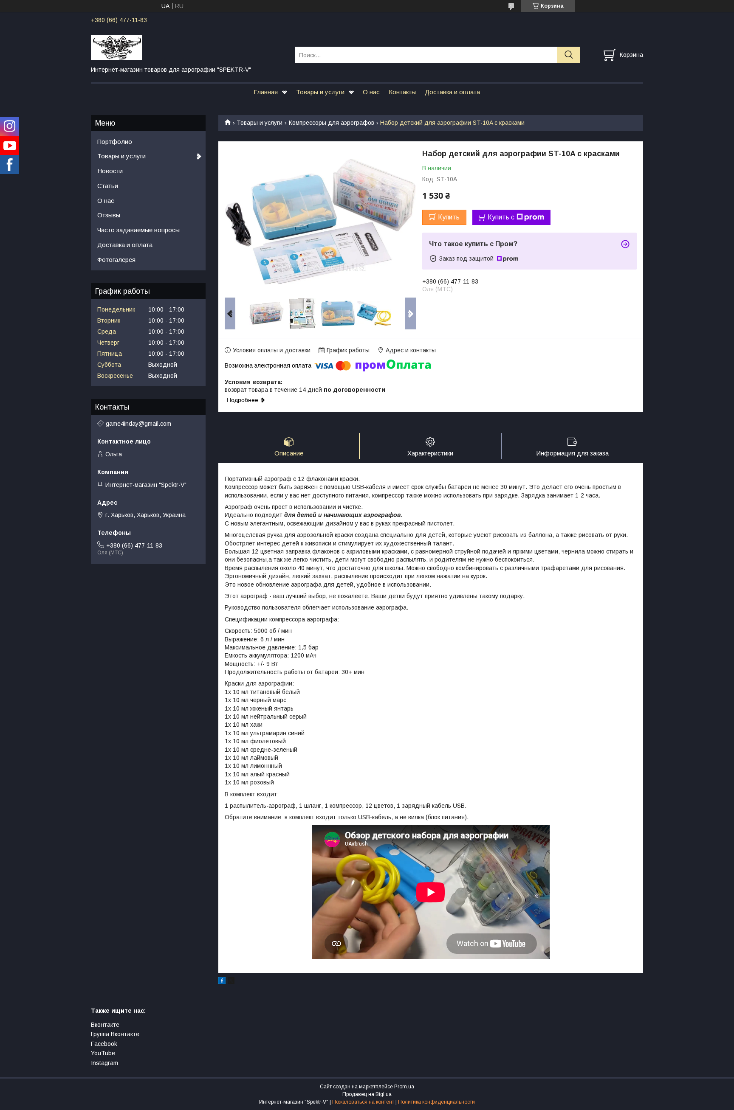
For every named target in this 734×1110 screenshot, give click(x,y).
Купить (449, 217)
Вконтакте (105, 1024)
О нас (371, 92)
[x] (231, 981)
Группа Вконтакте (115, 1034)
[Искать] (568, 55)
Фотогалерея (116, 259)
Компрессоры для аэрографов (331, 122)
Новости (110, 170)
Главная (266, 92)
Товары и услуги (320, 92)
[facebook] (222, 981)
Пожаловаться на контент (363, 1102)
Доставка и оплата (452, 92)
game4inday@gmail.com (138, 423)
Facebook (104, 1043)
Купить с (501, 217)
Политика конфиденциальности (436, 1102)
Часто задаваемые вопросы (138, 229)
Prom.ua (404, 1087)
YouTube (103, 1053)
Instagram (104, 1062)
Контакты (402, 92)
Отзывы (108, 215)
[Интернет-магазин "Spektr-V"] (187, 47)
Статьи (107, 185)
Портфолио (114, 141)
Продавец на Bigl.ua (367, 1094)
